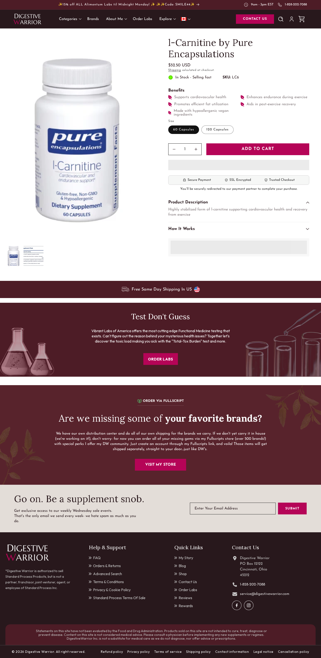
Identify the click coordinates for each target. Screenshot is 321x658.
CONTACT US (255, 19)
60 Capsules (183, 129)
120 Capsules (217, 129)
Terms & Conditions (108, 581)
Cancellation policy (293, 652)
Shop (183, 573)
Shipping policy (198, 652)
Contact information (232, 652)
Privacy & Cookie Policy (112, 589)
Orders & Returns (107, 565)
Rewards (186, 605)
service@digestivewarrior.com (264, 594)
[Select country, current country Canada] (186, 19)
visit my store (160, 465)
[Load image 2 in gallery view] (33, 256)
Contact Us (188, 581)
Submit (292, 508)
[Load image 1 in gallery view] (13, 256)
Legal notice (264, 652)
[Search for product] (282, 19)
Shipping (174, 70)
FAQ (97, 557)
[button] (238, 165)
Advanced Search (107, 573)
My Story (186, 557)
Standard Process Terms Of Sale (119, 597)
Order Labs (188, 589)
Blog (182, 565)
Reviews (185, 597)
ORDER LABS (160, 359)
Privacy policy (138, 652)
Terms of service (168, 652)
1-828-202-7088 (296, 4)
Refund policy (112, 652)
